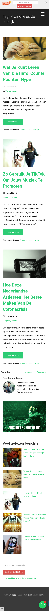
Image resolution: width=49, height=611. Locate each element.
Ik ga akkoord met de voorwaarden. (21, 578)
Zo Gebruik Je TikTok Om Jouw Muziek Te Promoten (24, 180)
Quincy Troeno (11, 91)
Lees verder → (13, 122)
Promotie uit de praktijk (29, 130)
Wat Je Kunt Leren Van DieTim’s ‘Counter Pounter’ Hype (24, 73)
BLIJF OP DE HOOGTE (24, 6)
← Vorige (28, 372)
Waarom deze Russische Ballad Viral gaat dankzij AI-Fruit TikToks (34, 452)
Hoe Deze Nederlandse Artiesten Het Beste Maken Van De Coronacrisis (22, 297)
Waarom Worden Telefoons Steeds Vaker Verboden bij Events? (34, 518)
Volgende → (41, 372)
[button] (24, 4)
